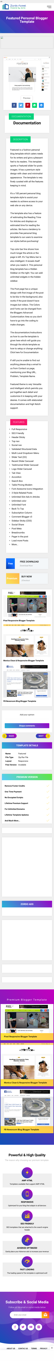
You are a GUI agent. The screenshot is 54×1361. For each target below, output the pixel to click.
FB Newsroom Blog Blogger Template (19, 701)
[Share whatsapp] (34, 105)
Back (11, 736)
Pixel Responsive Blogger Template (19, 620)
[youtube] (30, 1327)
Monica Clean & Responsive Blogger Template (23, 660)
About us (11, 1348)
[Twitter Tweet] (21, 105)
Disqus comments (27, 726)
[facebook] (15, 1327)
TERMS (34, 1348)
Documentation (27, 123)
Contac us (23, 1348)
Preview (26, 98)
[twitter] (23, 1327)
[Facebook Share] (14, 105)
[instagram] (38, 1327)
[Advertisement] (27, 1355)
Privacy (43, 1348)
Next (41, 736)
